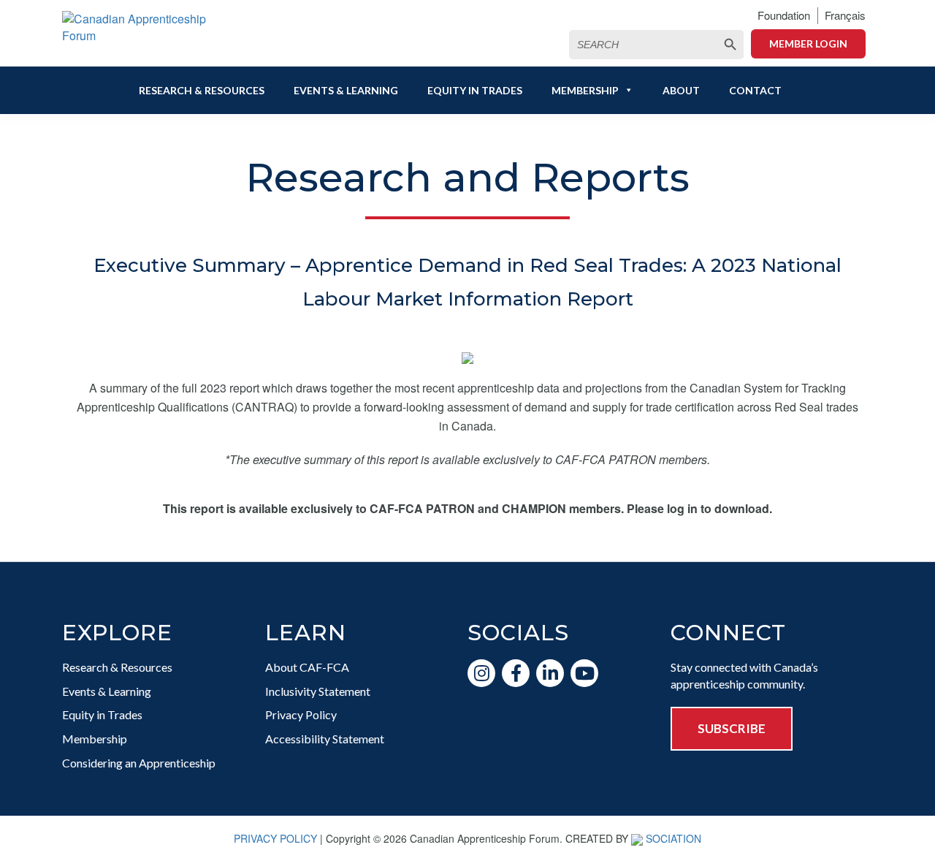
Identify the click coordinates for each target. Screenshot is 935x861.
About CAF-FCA (307, 667)
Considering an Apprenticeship (138, 763)
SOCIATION (673, 838)
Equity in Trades (102, 714)
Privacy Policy (301, 714)
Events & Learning (346, 90)
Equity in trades (474, 90)
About (681, 90)
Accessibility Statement (324, 739)
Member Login (808, 43)
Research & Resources (201, 90)
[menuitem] (845, 15)
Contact (755, 90)
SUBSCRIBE (732, 728)
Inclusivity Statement (317, 691)
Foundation (783, 15)
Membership (585, 90)
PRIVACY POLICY (275, 838)
